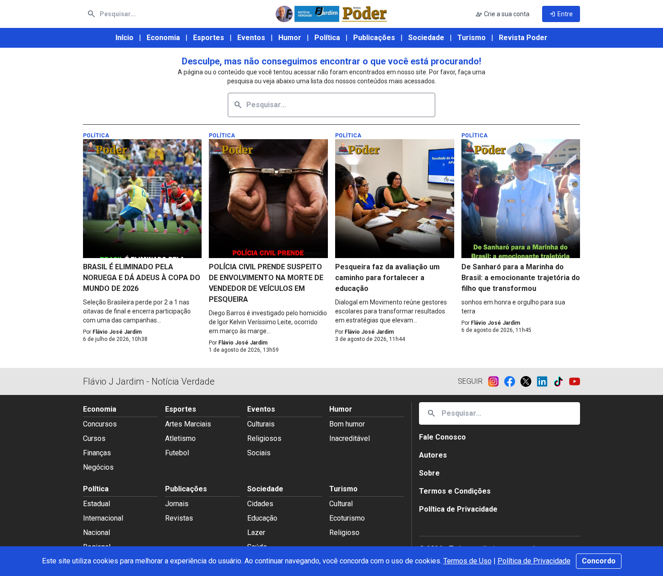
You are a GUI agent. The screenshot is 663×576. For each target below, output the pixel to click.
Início (124, 37)
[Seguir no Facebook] (512, 381)
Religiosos (264, 438)
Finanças (97, 453)
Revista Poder (523, 37)
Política (327, 37)
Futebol (177, 453)
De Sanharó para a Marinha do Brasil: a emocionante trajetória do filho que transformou (520, 278)
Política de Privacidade (534, 561)
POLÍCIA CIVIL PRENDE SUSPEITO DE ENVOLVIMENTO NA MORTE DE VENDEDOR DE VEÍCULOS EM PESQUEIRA (266, 283)
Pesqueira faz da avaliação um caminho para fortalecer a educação (387, 278)
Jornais (177, 503)
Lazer (256, 532)
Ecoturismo (347, 518)
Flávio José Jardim (117, 332)
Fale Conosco (442, 437)
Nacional (96, 532)
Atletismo (180, 438)
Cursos (94, 438)
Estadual (96, 503)
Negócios (98, 467)
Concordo (599, 561)
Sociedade (426, 37)
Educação (262, 518)
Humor (289, 37)
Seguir (470, 381)
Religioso (344, 532)
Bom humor (347, 424)
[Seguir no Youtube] (574, 381)
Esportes (208, 37)
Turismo (471, 37)
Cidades (260, 503)
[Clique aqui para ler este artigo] (142, 198)
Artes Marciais (188, 424)
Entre (561, 14)
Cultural (341, 503)
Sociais (259, 453)
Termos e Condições (455, 491)
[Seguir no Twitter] (528, 381)
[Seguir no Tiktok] (561, 381)
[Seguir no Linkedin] (545, 381)
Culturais (261, 424)
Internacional (103, 518)
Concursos (100, 424)
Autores (433, 455)
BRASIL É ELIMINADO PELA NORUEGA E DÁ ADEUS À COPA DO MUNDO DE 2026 (141, 278)
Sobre (429, 473)
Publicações (374, 37)
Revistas (179, 518)
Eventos (251, 37)
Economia (163, 37)
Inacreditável (349, 438)
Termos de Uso (467, 561)
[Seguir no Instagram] (496, 381)
